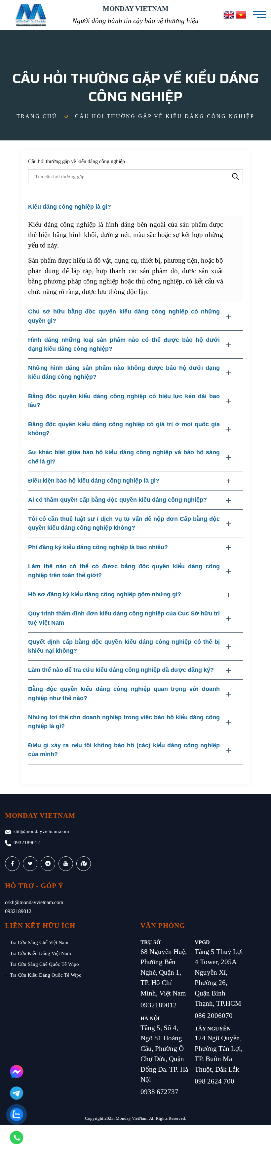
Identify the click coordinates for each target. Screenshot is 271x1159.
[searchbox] (135, 176)
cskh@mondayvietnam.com (34, 902)
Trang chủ (37, 116)
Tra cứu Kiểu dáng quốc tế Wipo (46, 975)
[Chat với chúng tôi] (16, 1071)
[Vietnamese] (241, 15)
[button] (135, 206)
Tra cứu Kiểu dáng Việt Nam (40, 953)
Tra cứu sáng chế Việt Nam (39, 942)
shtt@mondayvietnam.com (41, 831)
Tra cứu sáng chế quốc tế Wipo (44, 964)
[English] (228, 15)
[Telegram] (16, 1093)
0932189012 (27, 842)
